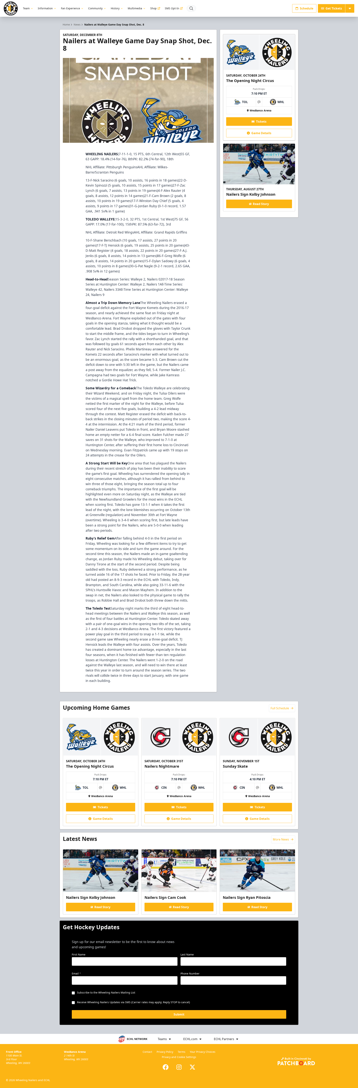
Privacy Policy (165, 1052)
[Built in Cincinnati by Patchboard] (296, 1061)
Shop (153, 8)
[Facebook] (165, 1067)
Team (26, 8)
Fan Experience (70, 8)
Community (95, 8)
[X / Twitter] (192, 1067)
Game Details (261, 133)
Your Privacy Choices (202, 1052)
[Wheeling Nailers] (11, 8)
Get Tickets (334, 8)
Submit (179, 1014)
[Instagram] (179, 1067)
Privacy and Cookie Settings (179, 1057)
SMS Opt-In (172, 8)
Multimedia (135, 8)
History (115, 8)
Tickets (261, 121)
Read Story (261, 204)
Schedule (306, 8)
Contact (147, 1052)
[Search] (191, 8)
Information (45, 8)
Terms (181, 1052)
